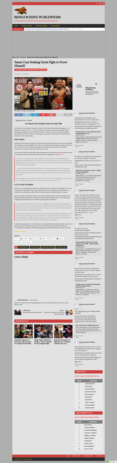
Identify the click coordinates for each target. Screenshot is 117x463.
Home (16, 26)
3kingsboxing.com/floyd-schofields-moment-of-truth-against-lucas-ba (88, 234)
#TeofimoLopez (94, 268)
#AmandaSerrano (80, 118)
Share (77, 147)
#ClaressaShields (80, 320)
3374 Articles (33, 300)
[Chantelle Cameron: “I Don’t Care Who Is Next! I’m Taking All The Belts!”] (23, 331)
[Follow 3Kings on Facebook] (97, 3)
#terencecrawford (91, 321)
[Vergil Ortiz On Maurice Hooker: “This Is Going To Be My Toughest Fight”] (43, 331)
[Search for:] (90, 29)
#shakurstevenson (80, 321)
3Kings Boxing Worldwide (87, 113)
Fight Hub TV (59, 154)
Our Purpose (55, 26)
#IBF (87, 195)
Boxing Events (26, 26)
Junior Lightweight (47, 247)
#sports (82, 126)
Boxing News (35, 247)
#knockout (85, 210)
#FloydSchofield (82, 230)
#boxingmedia (89, 126)
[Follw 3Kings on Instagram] (103, 3)
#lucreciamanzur (94, 119)
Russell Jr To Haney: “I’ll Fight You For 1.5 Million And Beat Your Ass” (62, 341)
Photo (79, 215)
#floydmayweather (90, 320)
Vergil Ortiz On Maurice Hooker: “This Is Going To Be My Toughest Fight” (43, 341)
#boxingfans (92, 316)
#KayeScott (83, 350)
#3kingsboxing (89, 128)
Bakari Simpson (23, 247)
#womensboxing (79, 128)
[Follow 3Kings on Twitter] (100, 3)
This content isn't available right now (87, 325)
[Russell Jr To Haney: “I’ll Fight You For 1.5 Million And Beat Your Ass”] (63, 331)
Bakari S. (18, 74)
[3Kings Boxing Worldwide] (80, 86)
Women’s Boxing (41, 26)
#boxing (77, 126)
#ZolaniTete (92, 158)
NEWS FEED (15, 57)
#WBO (98, 195)
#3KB (95, 128)
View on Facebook (79, 145)
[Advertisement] (58, 44)
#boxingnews (97, 126)
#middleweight (81, 348)
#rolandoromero (79, 272)
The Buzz (23, 57)
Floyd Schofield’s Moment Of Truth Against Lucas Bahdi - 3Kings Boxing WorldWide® (87, 243)
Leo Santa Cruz (61, 247)
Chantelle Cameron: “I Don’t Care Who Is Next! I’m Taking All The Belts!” (23, 341)
